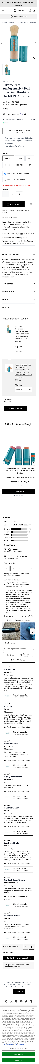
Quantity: (6, 189)
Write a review (8, 104)
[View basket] (34, 11)
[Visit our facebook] (6, 1001)
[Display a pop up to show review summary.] (28, 482)
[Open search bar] (6, 11)
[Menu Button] (2, 11)
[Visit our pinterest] (31, 1001)
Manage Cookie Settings (18, 1048)
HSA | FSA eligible (12, 114)
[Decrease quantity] (5, 194)
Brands (11, 22)
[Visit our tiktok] (26, 1001)
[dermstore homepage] (19, 10)
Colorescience (22, 22)
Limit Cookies (18, 1054)
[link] (30, 11)
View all (32, 119)
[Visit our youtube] (21, 1001)
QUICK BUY (20, 492)
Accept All (18, 1060)
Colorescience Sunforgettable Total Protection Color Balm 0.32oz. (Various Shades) (20, 470)
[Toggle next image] (35, 43)
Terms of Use (19, 1044)
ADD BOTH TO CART (16, 408)
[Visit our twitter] (11, 1001)
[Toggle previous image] (1, 43)
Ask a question (21, 104)
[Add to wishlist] (31, 204)
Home (4, 22)
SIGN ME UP (19, 991)
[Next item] (33, 463)
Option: (5, 153)
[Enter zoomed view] (34, 58)
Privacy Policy (8, 1044)
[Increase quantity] (19, 194)
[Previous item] (3, 463)
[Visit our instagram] (16, 1001)
